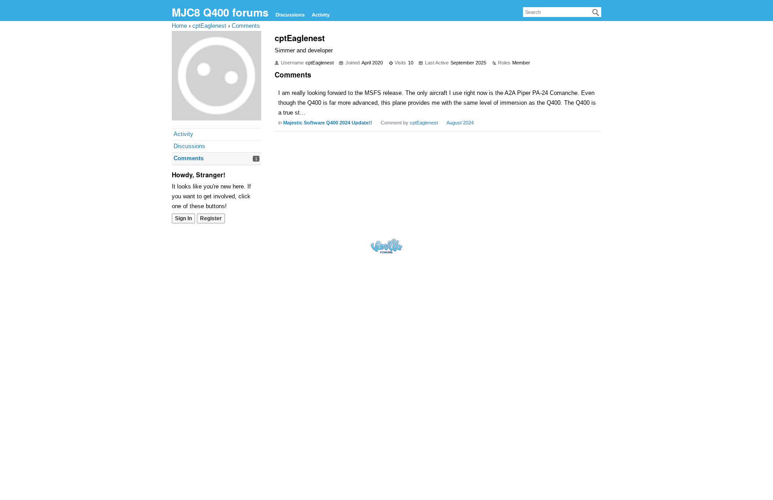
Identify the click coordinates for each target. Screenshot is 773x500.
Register (211, 218)
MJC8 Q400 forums (220, 12)
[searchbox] (562, 12)
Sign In (183, 218)
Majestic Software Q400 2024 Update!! (327, 122)
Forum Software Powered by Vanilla (386, 246)
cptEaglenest (424, 122)
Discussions (290, 14)
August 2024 (460, 122)
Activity (321, 14)
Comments (189, 158)
